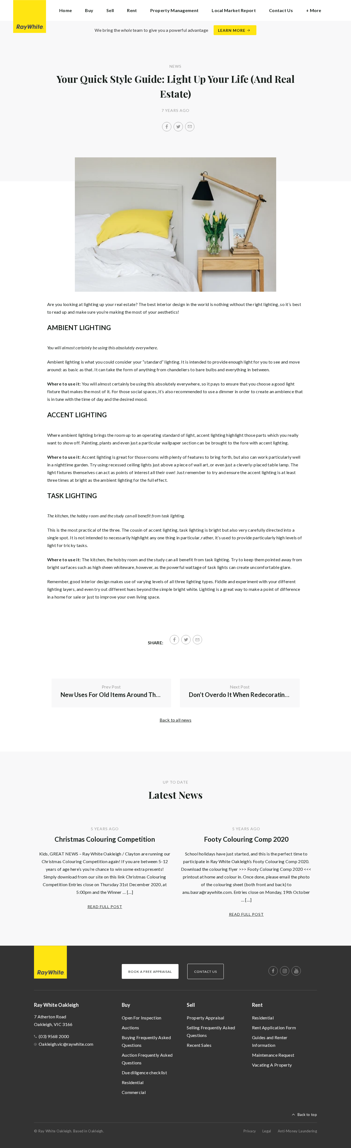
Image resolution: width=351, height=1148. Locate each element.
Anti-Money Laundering (297, 1131)
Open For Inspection (142, 1017)
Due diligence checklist (144, 1072)
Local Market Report (234, 10)
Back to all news (175, 719)
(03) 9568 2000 (54, 1036)
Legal (266, 1131)
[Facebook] (166, 126)
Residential (132, 1082)
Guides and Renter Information (270, 1041)
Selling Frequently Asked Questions (211, 1031)
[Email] (189, 126)
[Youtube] (296, 971)
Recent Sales (199, 1045)
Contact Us (281, 10)
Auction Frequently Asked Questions (147, 1058)
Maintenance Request (273, 1055)
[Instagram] (284, 971)
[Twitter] (178, 126)
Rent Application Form (274, 1027)
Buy (126, 1005)
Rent (257, 1005)
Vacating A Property (272, 1064)
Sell (191, 1005)
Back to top (307, 1114)
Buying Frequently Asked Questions (146, 1041)
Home (65, 10)
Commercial (134, 1092)
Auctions (130, 1027)
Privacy (250, 1131)
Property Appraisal (205, 1017)
